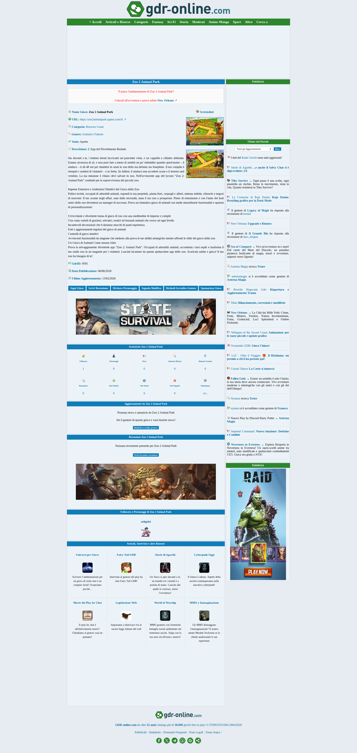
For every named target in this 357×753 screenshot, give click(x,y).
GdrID (76, 263)
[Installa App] (183, 742)
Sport (237, 22)
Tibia (234, 302)
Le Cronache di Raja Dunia (250, 197)
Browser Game (95, 126)
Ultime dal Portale (258, 141)
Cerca (262, 22)
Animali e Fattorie (92, 134)
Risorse (160, 543)
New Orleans (238, 223)
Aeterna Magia (239, 266)
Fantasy (157, 22)
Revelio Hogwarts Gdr (250, 289)
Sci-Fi (171, 22)
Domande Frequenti (175, 732)
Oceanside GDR (240, 345)
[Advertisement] (178, 52)
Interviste (142, 543)
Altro (249, 22)
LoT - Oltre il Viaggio (245, 355)
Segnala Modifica (151, 288)
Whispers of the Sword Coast (249, 332)
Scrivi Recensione (98, 288)
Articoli (131, 543)
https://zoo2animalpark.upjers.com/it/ (101, 119)
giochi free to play (194, 724)
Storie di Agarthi (241, 167)
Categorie (141, 22)
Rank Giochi (249, 157)
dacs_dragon (250, 236)
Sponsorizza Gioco (211, 288)
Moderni (198, 22)
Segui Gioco (77, 288)
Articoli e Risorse (117, 22)
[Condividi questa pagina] (198, 742)
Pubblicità (258, 81)
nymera (235, 408)
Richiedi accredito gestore (145, 428)
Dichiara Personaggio (125, 288)
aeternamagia (239, 276)
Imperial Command (242, 431)
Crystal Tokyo (239, 368)
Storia (184, 22)
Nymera (235, 398)
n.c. (205, 393)
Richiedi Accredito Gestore (181, 288)
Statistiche (155, 732)
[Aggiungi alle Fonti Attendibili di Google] (191, 742)
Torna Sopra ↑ (213, 732)
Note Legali (196, 732)
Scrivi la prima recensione (145, 455)
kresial (247, 213)
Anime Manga (219, 22)
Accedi (95, 22)
